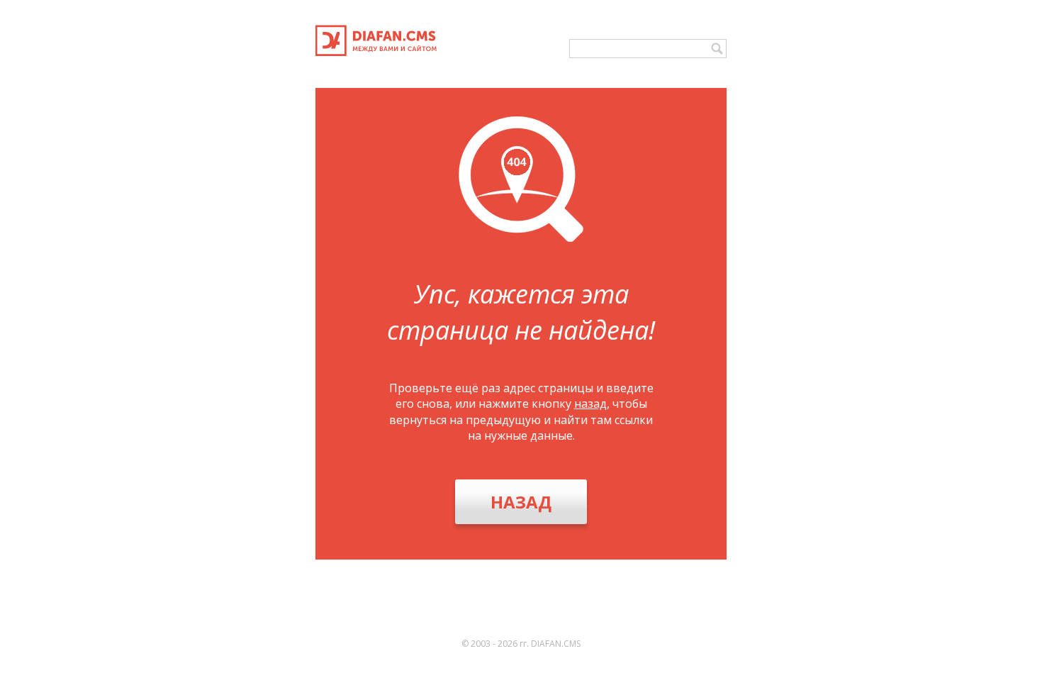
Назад (521, 501)
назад (590, 403)
